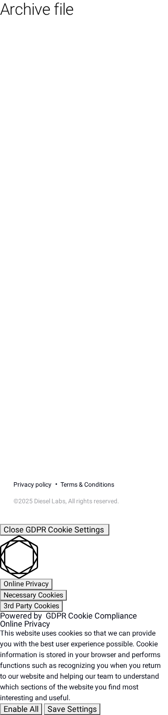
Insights (27, 178)
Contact (27, 157)
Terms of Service (41, 362)
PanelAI (27, 95)
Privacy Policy (133, 354)
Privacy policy (32, 484)
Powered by (68, 616)
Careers (27, 198)
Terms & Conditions (87, 484)
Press (23, 219)
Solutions (30, 116)
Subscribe (43, 330)
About (24, 136)
